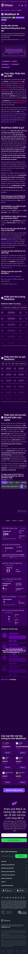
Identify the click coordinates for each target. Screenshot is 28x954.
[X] (2, 898)
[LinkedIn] (13, 898)
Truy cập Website (8, 581)
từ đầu (15, 284)
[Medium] (16, 898)
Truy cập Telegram (9, 565)
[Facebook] (10, 898)
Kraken (3, 113)
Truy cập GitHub (22, 596)
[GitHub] (24, 898)
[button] (22, 5)
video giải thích (8, 279)
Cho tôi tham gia (14, 840)
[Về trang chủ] (2, 10)
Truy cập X (23, 528)
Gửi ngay (15, 557)
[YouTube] (8, 898)
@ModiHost (9, 479)
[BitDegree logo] (5, 920)
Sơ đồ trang (3, 951)
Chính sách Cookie (18, 951)
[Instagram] (18, 898)
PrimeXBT (10, 113)
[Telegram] (5, 898)
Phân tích (7, 752)
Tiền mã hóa (6, 10)
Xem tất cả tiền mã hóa (14, 790)
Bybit (22, 111)
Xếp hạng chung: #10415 (6, 17)
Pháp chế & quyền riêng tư (9, 951)
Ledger (7, 122)
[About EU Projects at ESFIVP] (6, 911)
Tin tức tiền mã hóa (9, 276)
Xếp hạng (13, 10)
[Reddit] (21, 898)
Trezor (14, 122)
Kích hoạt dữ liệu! (15, 53)
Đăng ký (21, 856)
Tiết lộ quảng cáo (24, 951)
